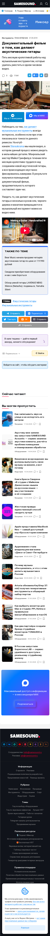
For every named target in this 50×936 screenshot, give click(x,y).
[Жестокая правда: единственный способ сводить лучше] (7, 511)
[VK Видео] (25, 744)
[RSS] (46, 744)
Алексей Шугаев (21, 38)
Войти (41, 353)
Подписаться (25, 704)
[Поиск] (46, 3)
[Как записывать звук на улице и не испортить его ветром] (7, 419)
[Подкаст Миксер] (35, 744)
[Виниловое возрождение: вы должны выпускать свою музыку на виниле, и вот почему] (7, 465)
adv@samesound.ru (29, 756)
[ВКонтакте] (9, 744)
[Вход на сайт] (42, 3)
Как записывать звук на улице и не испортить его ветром (29, 417)
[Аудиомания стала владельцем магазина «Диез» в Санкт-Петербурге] (7, 551)
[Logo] (25, 4)
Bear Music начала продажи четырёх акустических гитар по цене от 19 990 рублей (24, 261)
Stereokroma (17, 146)
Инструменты (7, 38)
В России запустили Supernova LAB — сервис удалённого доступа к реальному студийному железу (29, 652)
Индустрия (19, 472)
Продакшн (19, 424)
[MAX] (14, 744)
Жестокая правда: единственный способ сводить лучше (28, 509)
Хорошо (25, 928)
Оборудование (21, 451)
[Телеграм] (4, 744)
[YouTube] (19, 744)
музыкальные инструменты (18, 305)
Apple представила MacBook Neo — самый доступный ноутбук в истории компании (31, 529)
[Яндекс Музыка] (30, 744)
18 (38, 578)
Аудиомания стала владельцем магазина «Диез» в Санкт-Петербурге (31, 549)
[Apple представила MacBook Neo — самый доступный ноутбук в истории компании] (7, 531)
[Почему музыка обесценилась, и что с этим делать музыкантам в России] (7, 571)
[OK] (40, 744)
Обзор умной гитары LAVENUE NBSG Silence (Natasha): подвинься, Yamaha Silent (24, 286)
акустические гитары (25, 301)
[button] (29, 75)
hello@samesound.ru (33, 752)
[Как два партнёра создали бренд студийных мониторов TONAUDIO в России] (7, 632)
